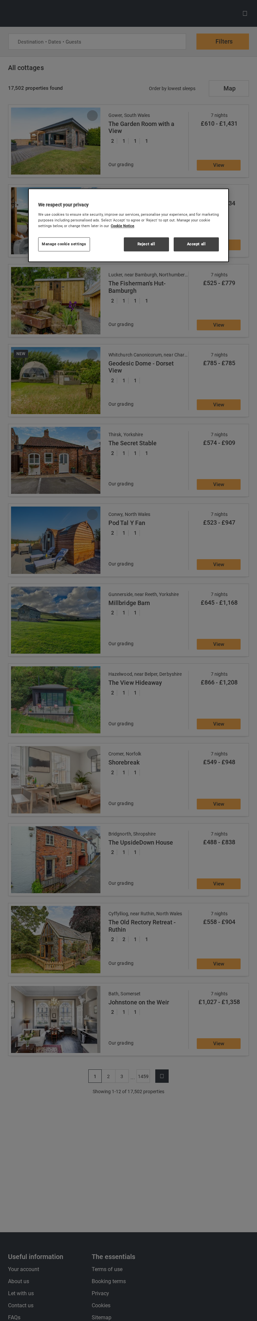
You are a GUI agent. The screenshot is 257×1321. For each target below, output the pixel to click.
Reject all (146, 244)
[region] (128, 225)
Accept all (196, 244)
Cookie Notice (122, 226)
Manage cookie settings (64, 244)
